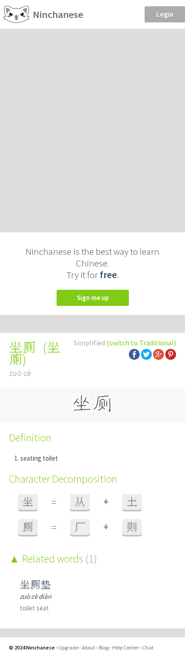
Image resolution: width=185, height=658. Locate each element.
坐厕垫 (35, 585)
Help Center (125, 647)
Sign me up (93, 297)
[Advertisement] (92, 125)
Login (164, 14)
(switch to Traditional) (141, 342)
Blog (104, 647)
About (88, 647)
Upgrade (68, 647)
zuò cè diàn (35, 596)
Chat (148, 647)
